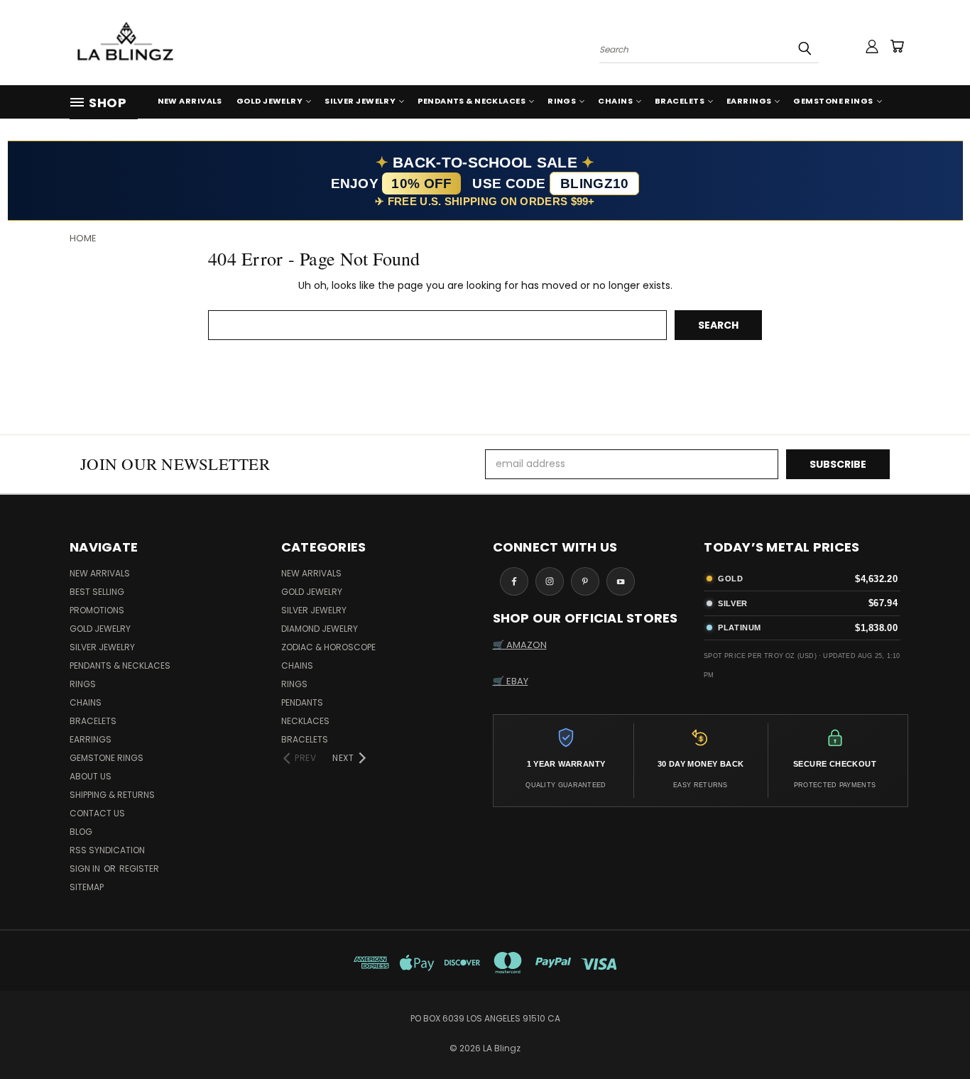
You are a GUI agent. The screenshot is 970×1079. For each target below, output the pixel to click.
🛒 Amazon (520, 645)
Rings (561, 100)
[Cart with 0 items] (897, 46)
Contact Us (97, 813)
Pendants (302, 702)
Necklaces (305, 721)
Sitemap (87, 887)
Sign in (86, 868)
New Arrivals (190, 100)
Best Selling (97, 592)
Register (139, 868)
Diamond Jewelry (319, 629)
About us (90, 776)
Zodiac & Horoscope (328, 647)
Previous (932, 1034)
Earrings (749, 100)
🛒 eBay (510, 681)
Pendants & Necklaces (471, 100)
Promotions (97, 610)
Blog (81, 832)
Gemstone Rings (833, 100)
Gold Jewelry (269, 100)
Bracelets (679, 100)
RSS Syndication (107, 850)
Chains (615, 100)
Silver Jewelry (360, 100)
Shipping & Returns (112, 795)
